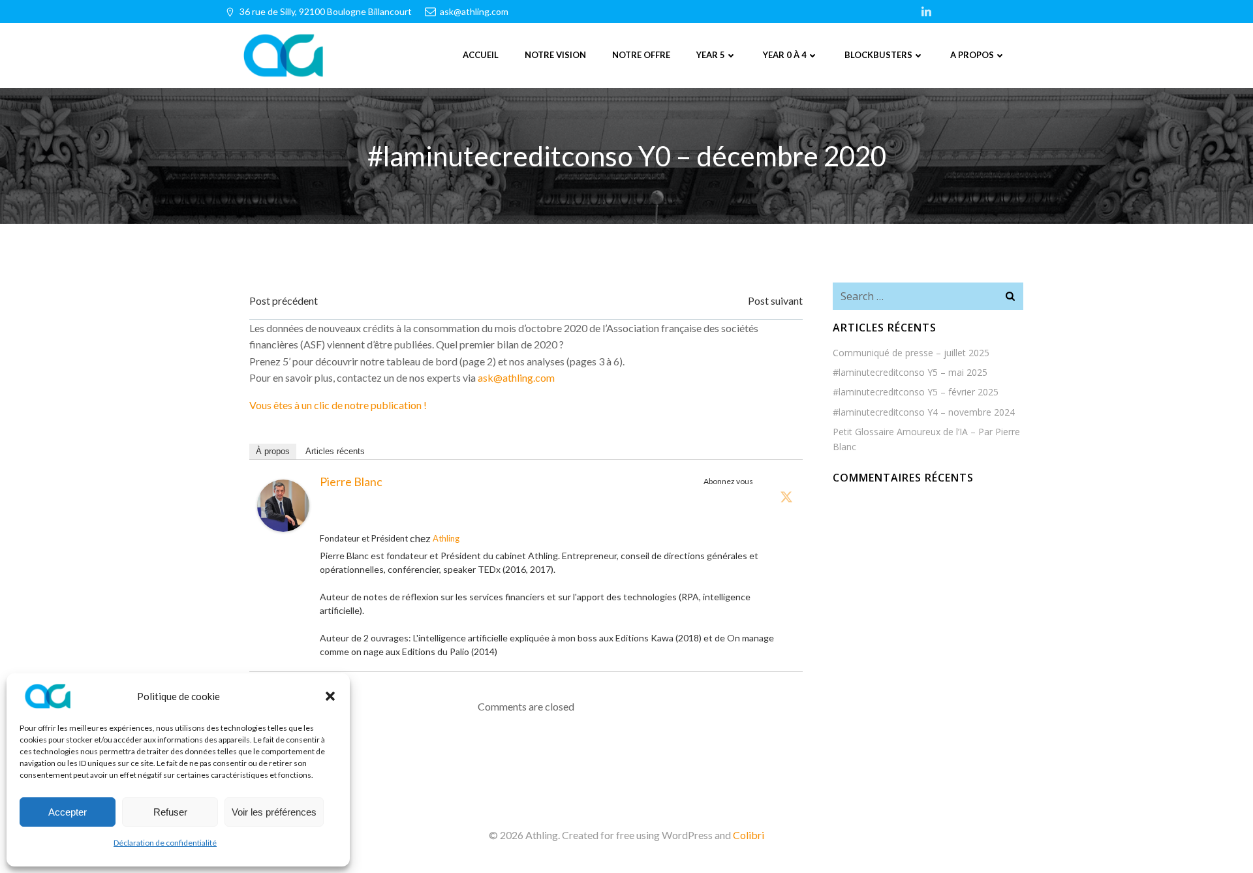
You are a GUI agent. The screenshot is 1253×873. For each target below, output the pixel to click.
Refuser (170, 812)
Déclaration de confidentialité (165, 843)
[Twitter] (786, 496)
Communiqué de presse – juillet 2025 (911, 352)
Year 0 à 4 (785, 55)
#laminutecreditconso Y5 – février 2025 (915, 392)
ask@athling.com (516, 377)
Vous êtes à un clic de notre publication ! (338, 405)
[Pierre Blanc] (283, 504)
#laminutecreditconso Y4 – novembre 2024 (924, 412)
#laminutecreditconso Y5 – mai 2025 (910, 372)
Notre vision (555, 55)
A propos (972, 55)
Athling (446, 538)
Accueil (481, 55)
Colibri (748, 835)
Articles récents (335, 451)
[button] (330, 696)
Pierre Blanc (351, 481)
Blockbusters (878, 55)
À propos (273, 451)
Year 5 (710, 55)
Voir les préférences (274, 812)
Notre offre (641, 55)
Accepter (67, 812)
